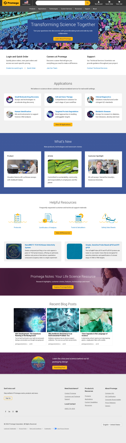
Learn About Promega (63, 39)
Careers (107, 406)
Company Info (109, 393)
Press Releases (110, 403)
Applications (42, 9)
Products (32, 9)
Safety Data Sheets (108, 227)
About (95, 9)
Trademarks (47, 428)
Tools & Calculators (78, 227)
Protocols (17, 227)
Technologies (53, 9)
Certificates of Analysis (47, 228)
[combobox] (60, 3)
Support (87, 9)
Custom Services (66, 9)
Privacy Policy (23, 428)
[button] (87, 3)
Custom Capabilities (91, 402)
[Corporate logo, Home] (11, 3)
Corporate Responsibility (113, 400)
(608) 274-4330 (70, 409)
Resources (78, 9)
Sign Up (8, 398)
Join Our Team (52, 68)
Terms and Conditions (35, 428)
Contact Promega (70, 393)
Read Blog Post (59, 367)
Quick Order (31, 68)
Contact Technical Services (97, 68)
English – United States (111, 425)
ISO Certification (110, 396)
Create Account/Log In (14, 68)
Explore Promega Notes (63, 287)
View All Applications (63, 124)
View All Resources (63, 233)
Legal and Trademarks (10, 428)
